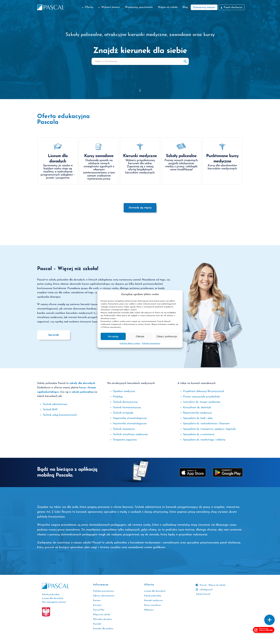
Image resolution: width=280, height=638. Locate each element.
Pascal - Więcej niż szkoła (213, 585)
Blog (185, 7)
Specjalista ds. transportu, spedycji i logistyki (209, 429)
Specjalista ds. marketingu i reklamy (204, 440)
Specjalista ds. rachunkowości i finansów (206, 423)
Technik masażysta (124, 429)
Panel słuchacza (233, 7)
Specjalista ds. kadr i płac (198, 418)
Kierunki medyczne (153, 600)
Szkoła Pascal (203, 594)
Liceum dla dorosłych (154, 591)
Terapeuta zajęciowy (125, 440)
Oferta (89, 7)
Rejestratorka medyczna (197, 413)
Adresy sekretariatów (103, 596)
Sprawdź (53, 335)
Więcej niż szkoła (168, 7)
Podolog (117, 396)
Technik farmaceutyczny (127, 407)
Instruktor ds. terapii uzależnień (201, 402)
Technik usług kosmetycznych (60, 415)
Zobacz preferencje (167, 336)
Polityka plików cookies (130, 343)
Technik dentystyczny (125, 402)
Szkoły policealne (152, 596)
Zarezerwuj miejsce (204, 7)
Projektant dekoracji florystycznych (203, 391)
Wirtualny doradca (102, 619)
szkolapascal (206, 589)
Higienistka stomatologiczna (130, 418)
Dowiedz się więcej (140, 207)
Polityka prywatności (151, 343)
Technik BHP (50, 409)
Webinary (148, 610)
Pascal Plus (98, 610)
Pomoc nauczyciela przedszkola (201, 396)
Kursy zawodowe (152, 605)
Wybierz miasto (110, 7)
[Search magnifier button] (185, 61)
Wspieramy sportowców (139, 7)
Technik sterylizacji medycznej (130, 434)
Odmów (140, 336)
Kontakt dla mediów (103, 628)
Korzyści (97, 605)
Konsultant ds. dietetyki (197, 407)
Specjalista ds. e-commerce (198, 434)
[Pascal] (50, 7)
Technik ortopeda (123, 413)
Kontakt (97, 624)
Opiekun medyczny (124, 391)
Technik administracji (55, 404)
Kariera (96, 600)
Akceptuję (113, 336)
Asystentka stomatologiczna (129, 423)
